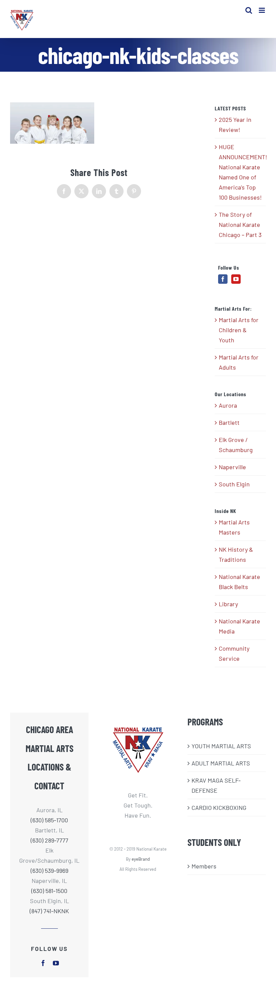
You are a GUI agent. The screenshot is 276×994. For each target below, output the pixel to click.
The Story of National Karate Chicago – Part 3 (240, 224)
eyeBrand (141, 859)
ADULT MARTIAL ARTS (221, 763)
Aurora (228, 405)
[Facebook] (223, 279)
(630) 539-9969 (49, 870)
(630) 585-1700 (49, 820)
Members (204, 866)
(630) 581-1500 (49, 890)
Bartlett (229, 422)
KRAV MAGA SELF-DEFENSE (216, 785)
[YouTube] (236, 279)
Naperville (232, 467)
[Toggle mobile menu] (262, 10)
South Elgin (234, 484)
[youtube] (56, 963)
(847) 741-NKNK (49, 911)
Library (228, 604)
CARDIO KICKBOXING (219, 807)
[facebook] (43, 963)
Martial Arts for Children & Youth (238, 330)
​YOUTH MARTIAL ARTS (221, 746)
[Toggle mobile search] (248, 10)
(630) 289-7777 (49, 840)
